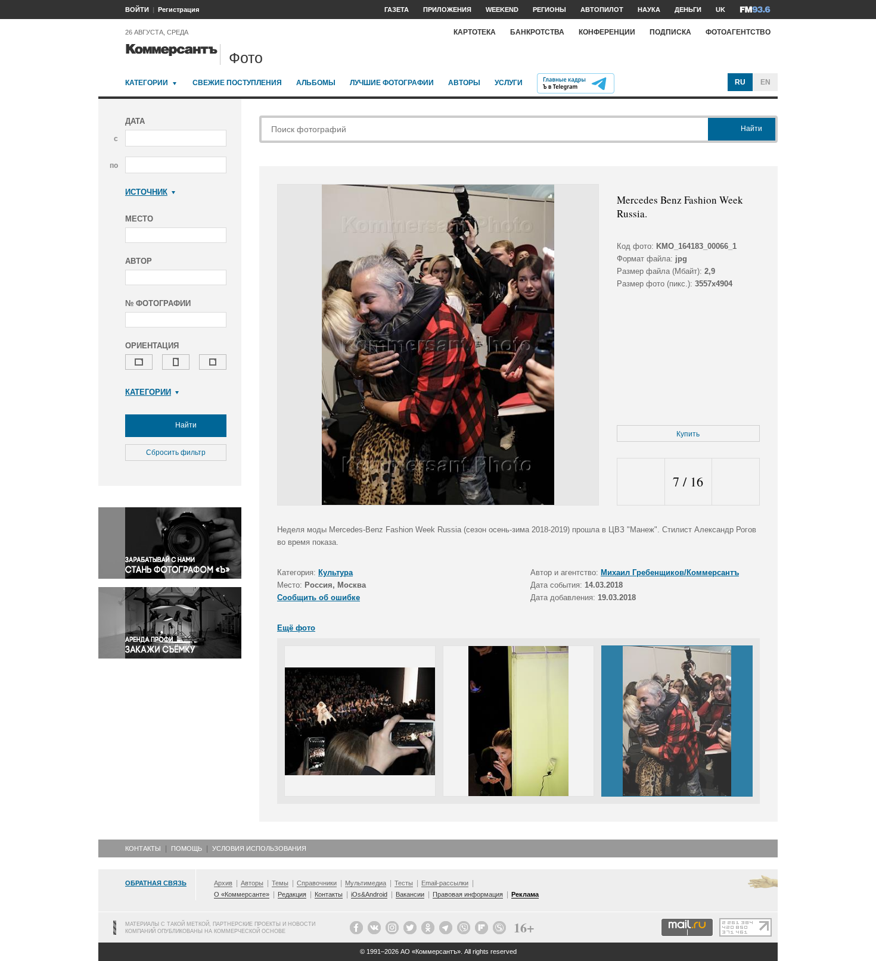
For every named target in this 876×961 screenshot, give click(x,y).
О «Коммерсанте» (241, 894)
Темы (280, 883)
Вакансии (410, 894)
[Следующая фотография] (735, 482)
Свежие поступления (237, 83)
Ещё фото (296, 627)
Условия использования (259, 848)
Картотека (474, 32)
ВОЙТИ (137, 9)
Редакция (292, 894)
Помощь (186, 848)
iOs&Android (369, 894)
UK (720, 9)
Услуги (509, 83)
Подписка (670, 32)
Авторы (464, 83)
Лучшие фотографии (392, 83)
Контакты (143, 848)
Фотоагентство (738, 32)
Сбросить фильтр (176, 452)
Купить (688, 434)
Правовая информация (468, 894)
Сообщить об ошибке (318, 597)
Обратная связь (156, 883)
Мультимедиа (365, 883)
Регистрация (178, 9)
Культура (335, 572)
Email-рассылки (444, 883)
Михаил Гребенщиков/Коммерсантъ (670, 572)
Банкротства (537, 32)
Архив (223, 883)
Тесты (403, 883)
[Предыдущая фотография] (640, 482)
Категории (146, 83)
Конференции (607, 32)
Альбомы (316, 83)
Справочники (317, 883)
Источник (146, 192)
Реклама (525, 894)
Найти (185, 425)
